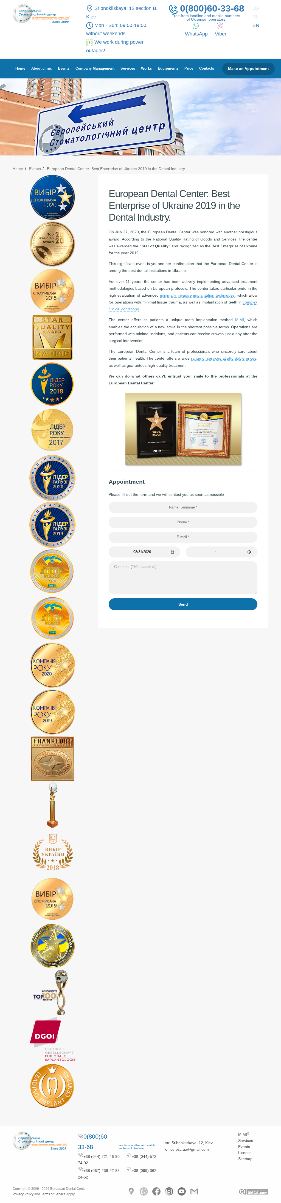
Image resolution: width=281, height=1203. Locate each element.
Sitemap (245, 1158)
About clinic (41, 68)
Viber (220, 34)
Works (146, 68)
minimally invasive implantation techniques (197, 295)
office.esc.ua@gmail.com (187, 1149)
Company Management (94, 68)
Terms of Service (53, 1194)
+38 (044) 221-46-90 (101, 1156)
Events (63, 68)
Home (20, 68)
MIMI (239, 320)
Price (188, 68)
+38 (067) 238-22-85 (101, 1170)
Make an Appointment (248, 68)
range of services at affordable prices (223, 358)
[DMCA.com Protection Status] (253, 1191)
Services (127, 68)
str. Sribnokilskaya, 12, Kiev (189, 1143)
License (245, 1152)
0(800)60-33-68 (210, 8)
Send (183, 604)
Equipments (168, 68)
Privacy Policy (23, 1194)
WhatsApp (196, 34)
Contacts (206, 68)
